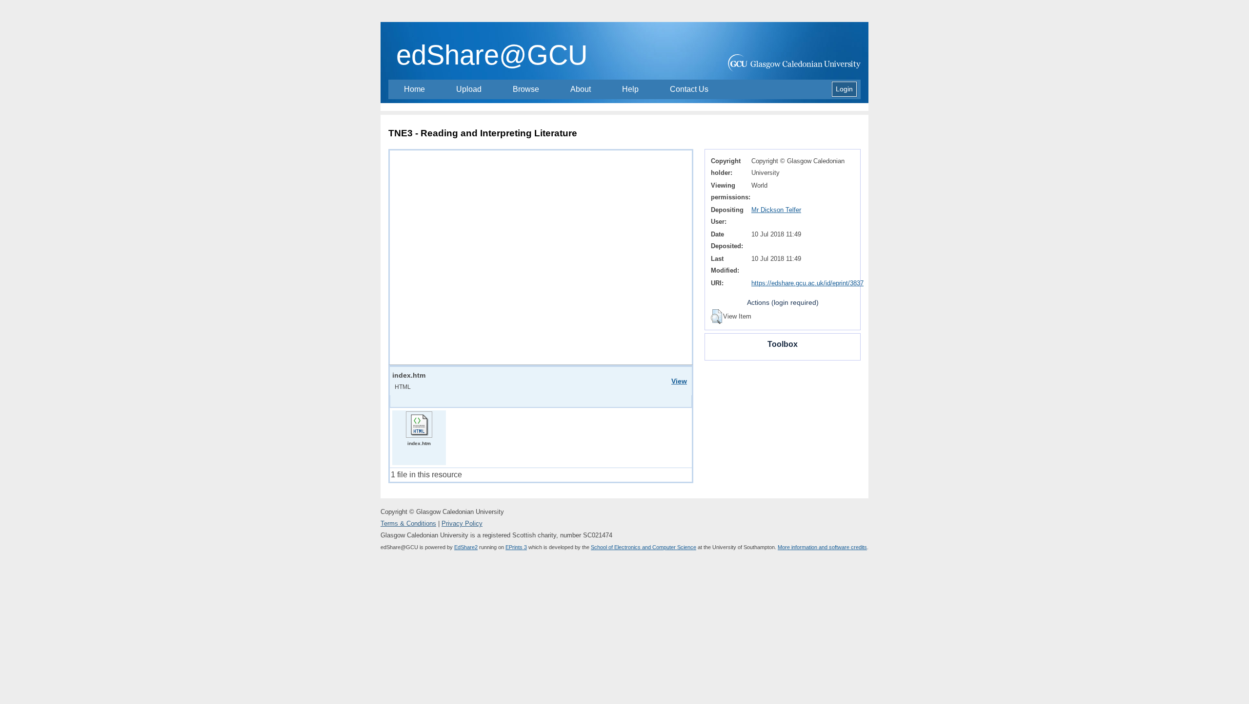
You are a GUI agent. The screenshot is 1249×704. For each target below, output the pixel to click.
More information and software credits (822, 547)
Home (414, 89)
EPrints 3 (516, 547)
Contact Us (689, 89)
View (679, 381)
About (580, 89)
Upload (469, 89)
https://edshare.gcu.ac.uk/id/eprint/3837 (807, 283)
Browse (526, 89)
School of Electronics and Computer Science (643, 547)
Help (630, 89)
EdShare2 (466, 547)
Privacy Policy (462, 523)
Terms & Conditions (408, 523)
